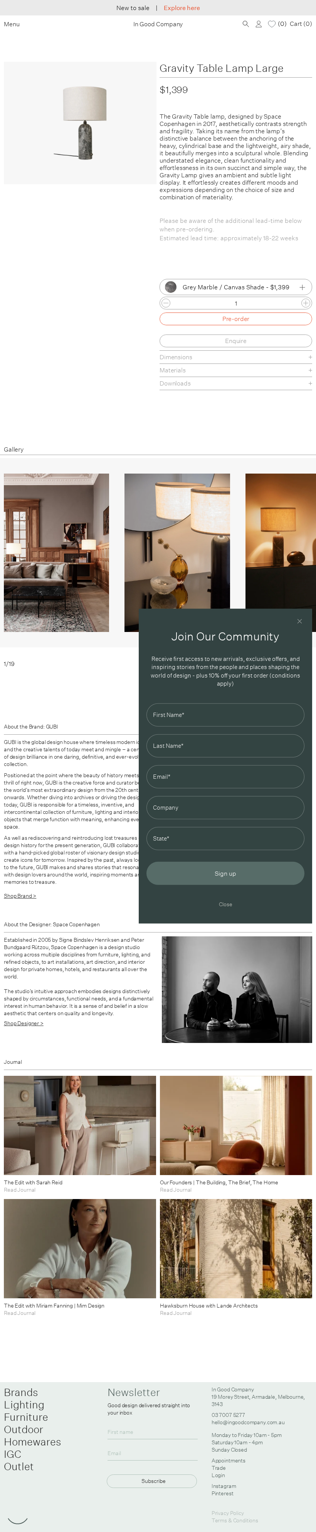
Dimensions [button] (176, 357)
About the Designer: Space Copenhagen (52, 924)
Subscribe (153, 1481)
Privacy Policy (228, 1513)
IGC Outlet (19, 1460)
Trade (219, 1467)
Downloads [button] (175, 383)
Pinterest (223, 1493)
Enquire (236, 341)
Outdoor (23, 1429)
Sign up (225, 873)
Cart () (301, 23)
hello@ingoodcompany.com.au (248, 1422)
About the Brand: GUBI (31, 726)
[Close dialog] (299, 621)
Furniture (26, 1416)
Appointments (228, 1460)
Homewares (32, 1441)
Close (225, 903)
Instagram (224, 1486)
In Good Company (158, 24)
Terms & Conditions (235, 1520)
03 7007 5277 (228, 1414)
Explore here (182, 8)
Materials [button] (173, 370)
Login (218, 1475)
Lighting (24, 1404)
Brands (21, 1392)
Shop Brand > (20, 895)
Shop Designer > (24, 1023)
